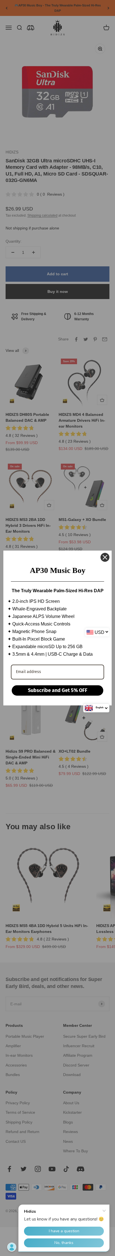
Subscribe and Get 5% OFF (57, 690)
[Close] (105, 557)
